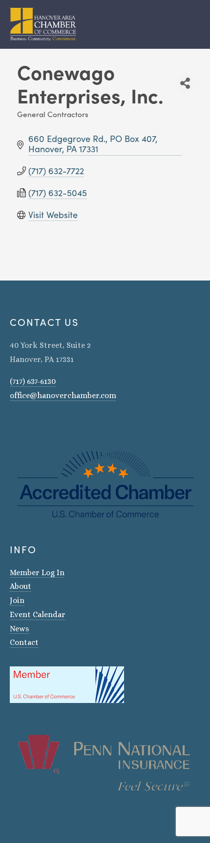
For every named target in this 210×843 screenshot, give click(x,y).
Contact (24, 642)
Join (17, 600)
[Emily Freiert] (39, 423)
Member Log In (37, 572)
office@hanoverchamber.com (63, 395)
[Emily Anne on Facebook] (26, 423)
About (20, 586)
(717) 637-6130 (33, 381)
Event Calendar (37, 614)
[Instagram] (14, 423)
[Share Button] (185, 83)
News (19, 628)
